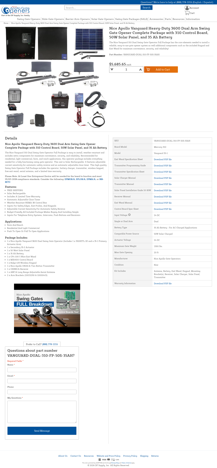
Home (6, 23)
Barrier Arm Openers (78, 19)
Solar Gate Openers (102, 19)
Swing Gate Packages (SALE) (131, 19)
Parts (168, 19)
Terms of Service (126, 463)
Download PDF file (163, 159)
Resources (178, 19)
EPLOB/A (80, 179)
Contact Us (75, 456)
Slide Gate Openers (53, 19)
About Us (62, 456)
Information (193, 19)
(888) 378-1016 (50, 344)
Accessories (156, 19)
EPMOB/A (70, 179)
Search (146, 7)
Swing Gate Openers (28, 19)
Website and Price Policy (108, 456)
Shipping (144, 456)
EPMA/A (91, 179)
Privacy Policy (130, 456)
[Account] (187, 7)
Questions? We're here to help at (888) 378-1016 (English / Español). (177, 2)
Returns (155, 456)
